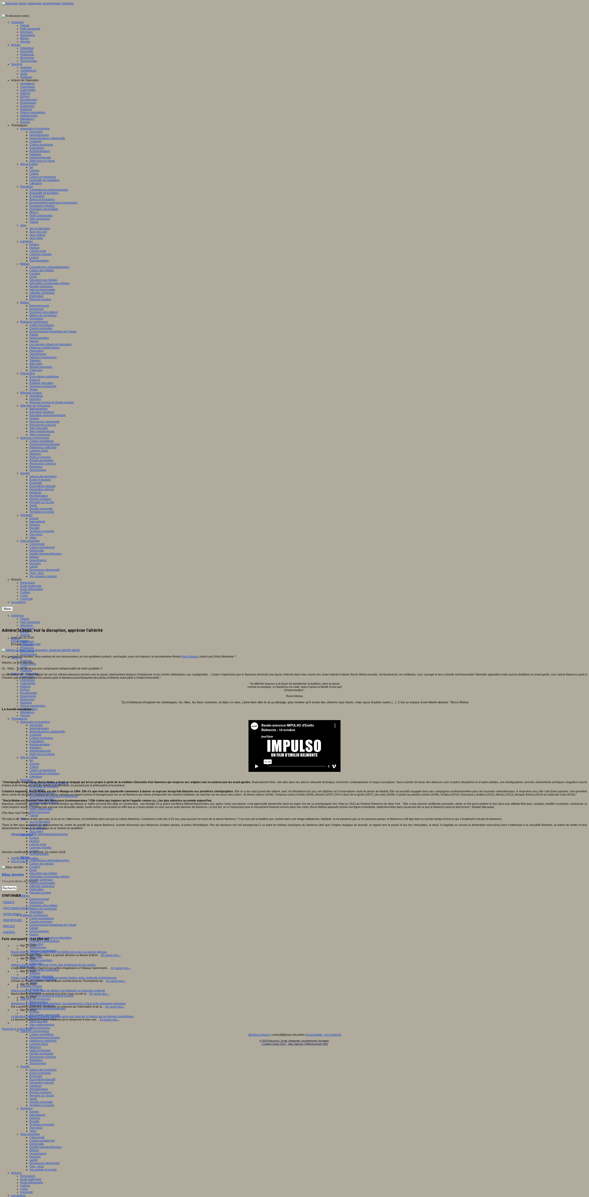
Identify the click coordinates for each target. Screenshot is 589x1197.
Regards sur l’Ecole (41, 1095)
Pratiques (26, 670)
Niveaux (16, 1172)
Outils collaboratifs (40, 808)
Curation (34, 866)
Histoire (34, 1011)
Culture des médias (41, 863)
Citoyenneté (37, 1137)
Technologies (28, 654)
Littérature (35, 776)
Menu (7, 609)
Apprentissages (39, 728)
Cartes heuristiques (41, 918)
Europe (34, 1111)
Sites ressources (39, 812)
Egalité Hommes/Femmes (45, 1147)
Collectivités (27, 683)
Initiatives (35, 747)
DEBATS (8, 902)
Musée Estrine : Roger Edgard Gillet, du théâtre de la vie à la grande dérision (59, 952)
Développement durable (44, 1037)
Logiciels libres (38, 1044)
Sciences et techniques (34, 1031)
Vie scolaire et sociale (43, 1169)
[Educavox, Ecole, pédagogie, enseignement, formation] (38, 3)
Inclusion (35, 1156)
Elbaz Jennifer (32, 644)
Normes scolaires (40, 1092)
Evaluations (36, 741)
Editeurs (25, 686)
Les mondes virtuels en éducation (50, 937)
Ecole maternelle (30, 1179)
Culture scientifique (41, 1034)
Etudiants (26, 702)
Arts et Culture (29, 757)
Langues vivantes (40, 847)
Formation (26, 780)
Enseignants (28, 696)
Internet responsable (42, 883)
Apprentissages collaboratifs (47, 731)
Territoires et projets (41, 1105)
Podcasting (36, 944)
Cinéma (34, 763)
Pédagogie (27, 647)
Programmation (39, 854)
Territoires (26, 1108)
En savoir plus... (111, 955)
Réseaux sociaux (40, 892)
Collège (25, 1185)
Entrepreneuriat (39, 899)
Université (26, 1192)
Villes (32, 1131)
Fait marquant (19, 641)
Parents (25, 715)
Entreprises (27, 699)
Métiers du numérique (43, 908)
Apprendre (36, 725)
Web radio (35, 957)
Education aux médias (43, 873)
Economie (35, 1076)
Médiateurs (27, 712)
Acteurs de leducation (24, 858)
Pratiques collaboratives (44, 941)
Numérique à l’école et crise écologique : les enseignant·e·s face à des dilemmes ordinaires (68, 1003)
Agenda (25, 635)
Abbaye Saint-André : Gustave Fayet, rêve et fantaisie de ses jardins (53, 964)
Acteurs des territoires (43, 1069)
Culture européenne (42, 1140)
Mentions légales (259, 1034)
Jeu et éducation (39, 821)
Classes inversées (40, 921)
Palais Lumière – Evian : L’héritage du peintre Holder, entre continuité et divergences (64, 977)
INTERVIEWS (11, 914)
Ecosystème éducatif (42, 1079)
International (37, 1114)
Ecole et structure (40, 1073)
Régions (34, 1118)
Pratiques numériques (34, 915)
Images (34, 934)
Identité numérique (41, 879)
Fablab (33, 928)
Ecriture (34, 837)
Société (25, 1066)
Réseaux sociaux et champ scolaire (51, 995)
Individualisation (39, 744)
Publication (36, 889)
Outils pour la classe (42, 754)
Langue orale (37, 844)
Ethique (34, 1150)
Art (31, 760)
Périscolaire (27, 1176)
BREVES (9, 926)
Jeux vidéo (36, 831)
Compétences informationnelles (49, 860)
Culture (34, 767)
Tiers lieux (35, 1127)
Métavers (35, 1047)
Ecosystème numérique (44, 970)
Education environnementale (47, 1008)
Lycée (24, 1189)
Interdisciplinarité (40, 751)
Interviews (26, 625)
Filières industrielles (32, 705)
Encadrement (28, 693)
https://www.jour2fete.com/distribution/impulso (39, 834)
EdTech (25, 689)
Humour (34, 841)
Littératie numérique (42, 886)
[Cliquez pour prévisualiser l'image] (41, 650)
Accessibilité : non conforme (323, 1034)
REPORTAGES (12, 920)
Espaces (34, 973)
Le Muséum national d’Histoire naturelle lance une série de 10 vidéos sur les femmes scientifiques (72, 1016)
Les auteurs (18, 1195)
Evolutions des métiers (43, 905)
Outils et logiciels (40, 1050)
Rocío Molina (189, 656)
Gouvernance (37, 1153)
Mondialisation (38, 1089)
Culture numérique (41, 738)
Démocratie (36, 1143)
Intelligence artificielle (43, 1040)
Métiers (24, 895)
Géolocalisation (39, 931)
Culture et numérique (42, 770)
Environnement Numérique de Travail (52, 924)
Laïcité (33, 1160)
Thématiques (19, 718)
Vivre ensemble (30, 1134)
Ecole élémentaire (31, 1182)
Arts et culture (19, 861)
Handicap (35, 1085)
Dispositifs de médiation (44, 773)
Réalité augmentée (41, 1053)
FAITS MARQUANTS (16, 908)
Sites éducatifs (38, 1021)
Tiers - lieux (36, 1166)
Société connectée (41, 1102)
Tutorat (33, 815)
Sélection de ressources (35, 999)
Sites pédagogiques (42, 1024)
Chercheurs (27, 680)
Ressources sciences (42, 1057)
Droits (33, 870)
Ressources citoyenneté (44, 1163)
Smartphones (37, 947)
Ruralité (34, 1121)
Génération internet (41, 1082)
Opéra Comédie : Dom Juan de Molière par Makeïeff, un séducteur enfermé (58, 990)
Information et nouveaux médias (49, 876)
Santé (33, 1098)
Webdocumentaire (40, 960)
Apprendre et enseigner (35, 722)
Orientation (36, 912)
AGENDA (9, 932)
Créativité (35, 734)
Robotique (36, 1060)
